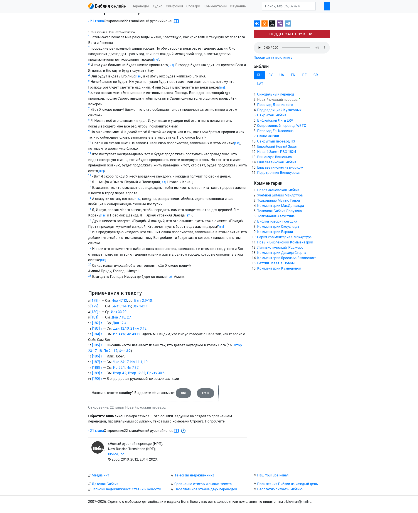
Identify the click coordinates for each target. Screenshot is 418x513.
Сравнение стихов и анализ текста (203, 484)
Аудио (157, 6)
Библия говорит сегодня (277, 221)
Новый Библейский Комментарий (285, 242)
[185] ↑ (97, 345)
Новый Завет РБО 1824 (276, 152)
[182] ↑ (97, 323)
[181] (222, 87)
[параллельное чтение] (176, 21)
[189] (103, 260)
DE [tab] (304, 75)
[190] (169, 276)
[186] (103, 215)
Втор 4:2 (119, 373)
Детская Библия (105, 484)
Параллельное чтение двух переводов (205, 489)
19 (89, 247)
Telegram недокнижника (194, 475)
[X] (272, 23)
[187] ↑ (97, 362)
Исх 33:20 (118, 312)
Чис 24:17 (121, 362)
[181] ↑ (96, 317)
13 (89, 181)
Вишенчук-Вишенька (274, 157)
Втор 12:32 (136, 373)
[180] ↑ (96, 312)
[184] (163, 182)
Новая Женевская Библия (278, 190)
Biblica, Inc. (116, 454)
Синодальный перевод (275, 94)
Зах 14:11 (140, 306)
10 (89, 142)
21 (89, 275)
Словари (193, 6)
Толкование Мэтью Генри (278, 200)
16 (89, 208)
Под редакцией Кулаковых (279, 110)
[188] (221, 226)
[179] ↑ (96, 306)
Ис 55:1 (119, 367)
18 (89, 231)
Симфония (174, 6)
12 (89, 175)
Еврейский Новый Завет (277, 146)
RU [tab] (259, 75)
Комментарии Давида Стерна (281, 253)
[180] (138, 76)
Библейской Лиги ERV (275, 120)
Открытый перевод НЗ (276, 141)
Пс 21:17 (110, 351)
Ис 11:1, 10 (139, 362)
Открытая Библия (271, 115)
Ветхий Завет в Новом (276, 263)
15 (89, 197)
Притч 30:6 (156, 373)
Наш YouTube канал (272, 475)
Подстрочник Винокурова (278, 173)
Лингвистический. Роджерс (280, 247)
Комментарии (215, 6)
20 (89, 264)
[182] (237, 143)
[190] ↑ (97, 379)
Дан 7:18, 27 (121, 317)
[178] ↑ (96, 300)
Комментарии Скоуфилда (278, 227)
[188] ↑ (97, 367)
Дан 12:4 (119, 323)
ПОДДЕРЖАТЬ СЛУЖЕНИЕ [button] (291, 34)
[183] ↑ (97, 328)
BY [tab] (270, 75)
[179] (171, 65)
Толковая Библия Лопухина (279, 211)
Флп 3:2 (125, 351)
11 (89, 153)
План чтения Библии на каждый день (287, 484)
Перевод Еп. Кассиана (275, 131)
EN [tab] (293, 75)
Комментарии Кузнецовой (279, 268)
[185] (137, 199)
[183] (101, 171)
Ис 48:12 (133, 334)
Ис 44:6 (119, 334)
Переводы (140, 6)
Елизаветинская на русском (280, 167)
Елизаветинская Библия (276, 162)
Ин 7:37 (132, 367)
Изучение (238, 6)
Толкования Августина (276, 216)
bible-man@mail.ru (297, 502)
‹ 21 (96, 21)
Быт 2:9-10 (143, 300)
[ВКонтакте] (257, 23)
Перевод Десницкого (275, 105)
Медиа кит (100, 475)
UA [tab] (282, 75)
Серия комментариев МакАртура (284, 237)
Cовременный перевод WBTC (281, 126)
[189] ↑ (97, 373)
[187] (187, 215)
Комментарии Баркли (275, 232)
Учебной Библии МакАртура (280, 195)
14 (89, 186)
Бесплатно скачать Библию (280, 489)
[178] (156, 59)
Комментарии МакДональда (280, 206)
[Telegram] (288, 23)
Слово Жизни (268, 136)
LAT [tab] (260, 84)
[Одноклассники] (264, 23)
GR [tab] (316, 75)
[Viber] (280, 23)
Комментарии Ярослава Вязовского (287, 258)
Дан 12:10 (121, 328)
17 (89, 219)
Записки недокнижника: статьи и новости (126, 489)
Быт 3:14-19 (121, 306)
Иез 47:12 (119, 300)
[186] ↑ (97, 356)
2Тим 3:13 (138, 328)
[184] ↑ (97, 334)
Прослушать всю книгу (273, 57)
